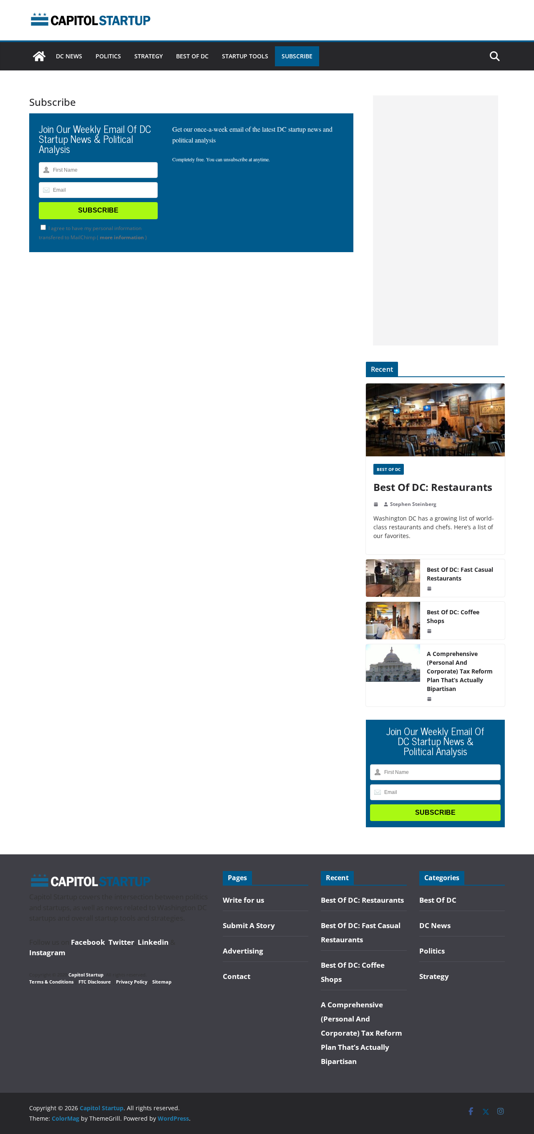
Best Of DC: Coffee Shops (453, 616)
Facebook (88, 942)
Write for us (243, 900)
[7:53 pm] (430, 698)
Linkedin (153, 942)
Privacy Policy (131, 982)
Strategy (148, 56)
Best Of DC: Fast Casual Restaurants (460, 574)
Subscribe (297, 56)
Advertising (243, 951)
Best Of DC (192, 56)
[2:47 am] (376, 504)
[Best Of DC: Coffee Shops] (393, 620)
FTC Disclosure (94, 982)
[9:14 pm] (430, 630)
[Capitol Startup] (39, 56)
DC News (69, 56)
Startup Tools (245, 56)
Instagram (47, 952)
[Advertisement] (435, 220)
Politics (108, 56)
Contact (236, 976)
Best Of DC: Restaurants (432, 487)
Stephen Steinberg (413, 504)
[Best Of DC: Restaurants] (435, 419)
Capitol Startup (85, 974)
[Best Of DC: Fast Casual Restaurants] (393, 578)
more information (122, 237)
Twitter (121, 942)
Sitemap (161, 982)
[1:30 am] (430, 588)
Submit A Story (249, 925)
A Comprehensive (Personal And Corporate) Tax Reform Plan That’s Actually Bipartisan (460, 671)
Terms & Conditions (51, 982)
